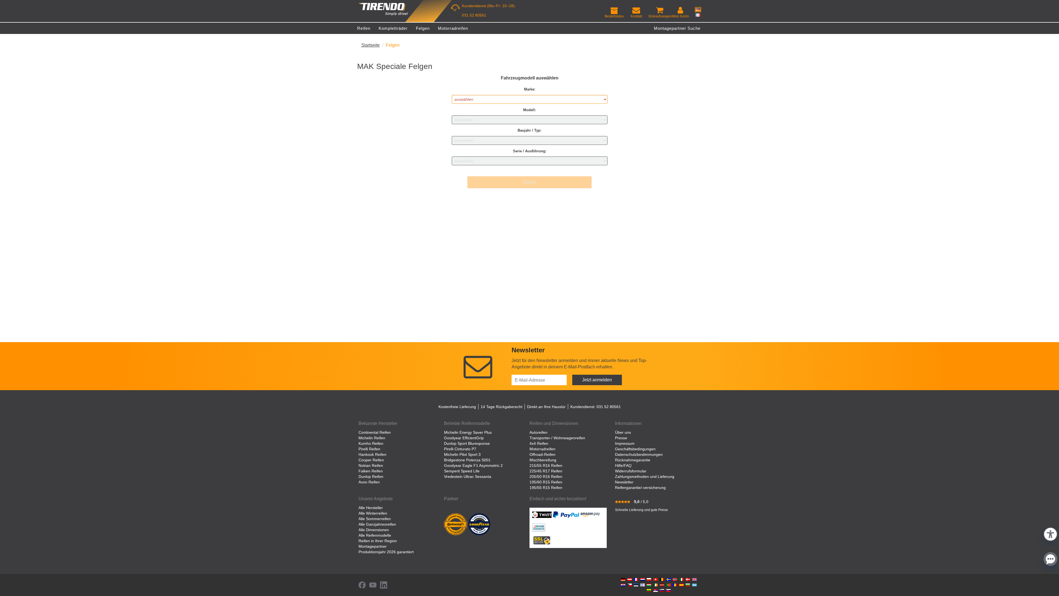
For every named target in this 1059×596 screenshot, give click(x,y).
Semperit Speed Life (462, 471)
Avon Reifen (369, 482)
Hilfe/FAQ (623, 465)
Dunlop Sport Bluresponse (467, 443)
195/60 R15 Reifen (546, 482)
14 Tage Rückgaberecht (501, 407)
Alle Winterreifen (373, 513)
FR (698, 15)
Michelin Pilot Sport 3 (462, 454)
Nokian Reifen (371, 465)
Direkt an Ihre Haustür (546, 407)
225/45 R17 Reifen (546, 471)
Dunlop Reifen (371, 476)
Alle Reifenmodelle (375, 535)
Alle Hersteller (371, 507)
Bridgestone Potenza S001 (467, 460)
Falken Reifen (371, 471)
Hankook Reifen (372, 454)
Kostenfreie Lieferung (457, 407)
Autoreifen (538, 432)
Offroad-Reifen (542, 454)
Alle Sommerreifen (375, 519)
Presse (621, 438)
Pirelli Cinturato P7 (460, 449)
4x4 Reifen (539, 443)
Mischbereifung (543, 460)
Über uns (623, 432)
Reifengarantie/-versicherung (640, 487)
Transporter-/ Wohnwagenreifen (557, 438)
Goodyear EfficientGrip (464, 438)
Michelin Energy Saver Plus (468, 432)
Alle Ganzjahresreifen (377, 524)
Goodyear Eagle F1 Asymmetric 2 (473, 465)
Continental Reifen (375, 432)
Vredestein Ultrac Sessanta (467, 476)
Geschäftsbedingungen (635, 449)
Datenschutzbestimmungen (639, 454)
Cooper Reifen (371, 460)
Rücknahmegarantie (632, 460)
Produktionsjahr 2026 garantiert (386, 552)
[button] (1050, 533)
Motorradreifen (542, 449)
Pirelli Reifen (369, 449)
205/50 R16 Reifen (546, 476)
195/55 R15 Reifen (546, 487)
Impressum (625, 443)
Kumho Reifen (371, 443)
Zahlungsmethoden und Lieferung (644, 476)
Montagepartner (373, 546)
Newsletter (624, 482)
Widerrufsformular (630, 471)
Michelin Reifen (372, 438)
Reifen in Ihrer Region (378, 541)
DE (698, 10)
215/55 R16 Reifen (546, 465)
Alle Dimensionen (374, 530)
